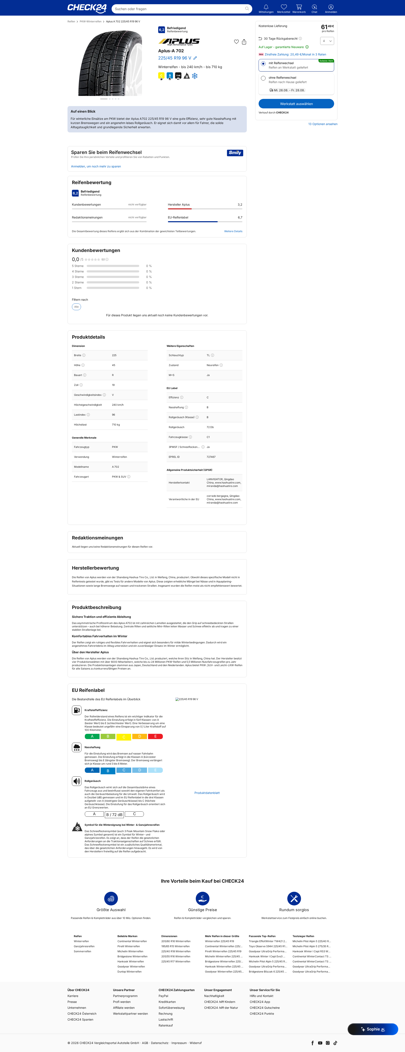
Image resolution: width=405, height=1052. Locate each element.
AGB (145, 1043)
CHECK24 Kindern (219, 1002)
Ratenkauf (166, 1025)
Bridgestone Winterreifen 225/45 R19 (224, 961)
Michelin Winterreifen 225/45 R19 (224, 956)
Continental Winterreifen (132, 941)
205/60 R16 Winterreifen (175, 941)
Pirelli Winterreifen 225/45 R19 (223, 951)
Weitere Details (233, 231)
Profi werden (122, 1002)
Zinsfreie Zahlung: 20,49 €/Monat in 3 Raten (295, 54)
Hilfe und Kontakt (261, 996)
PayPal (163, 996)
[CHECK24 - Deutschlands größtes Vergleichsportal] (87, 8)
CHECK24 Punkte (262, 1013)
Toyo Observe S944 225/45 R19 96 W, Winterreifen (268, 946)
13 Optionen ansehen (323, 124)
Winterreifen (81, 941)
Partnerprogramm (125, 996)
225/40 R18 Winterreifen (175, 951)
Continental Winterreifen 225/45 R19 (224, 946)
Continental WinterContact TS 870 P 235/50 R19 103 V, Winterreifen (312, 961)
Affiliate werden (124, 1007)
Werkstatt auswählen (296, 104)
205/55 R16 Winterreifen (175, 956)
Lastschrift (166, 1019)
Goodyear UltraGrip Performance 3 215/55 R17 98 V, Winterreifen (312, 966)
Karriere (73, 996)
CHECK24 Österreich (82, 1013)
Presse (72, 1002)
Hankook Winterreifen (130, 961)
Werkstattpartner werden (130, 1013)
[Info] (83, 355)
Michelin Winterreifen (130, 951)
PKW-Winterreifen (90, 21)
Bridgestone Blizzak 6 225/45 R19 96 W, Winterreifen (268, 971)
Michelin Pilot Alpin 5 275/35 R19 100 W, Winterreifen (312, 946)
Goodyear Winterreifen (131, 966)
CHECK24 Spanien (80, 1019)
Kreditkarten (167, 1002)
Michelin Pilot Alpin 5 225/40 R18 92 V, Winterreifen (312, 941)
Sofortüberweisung (172, 1007)
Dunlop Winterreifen (129, 971)
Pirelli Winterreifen (128, 946)
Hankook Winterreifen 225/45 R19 (224, 966)
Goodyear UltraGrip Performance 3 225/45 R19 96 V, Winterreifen (268, 951)
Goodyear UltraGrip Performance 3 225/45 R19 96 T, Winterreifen (268, 966)
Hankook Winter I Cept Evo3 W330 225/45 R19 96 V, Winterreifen (268, 956)
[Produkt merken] (236, 41)
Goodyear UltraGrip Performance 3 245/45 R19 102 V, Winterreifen (312, 971)
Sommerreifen (82, 951)
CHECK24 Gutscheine (265, 1007)
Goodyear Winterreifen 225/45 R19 (224, 971)
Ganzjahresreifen (84, 946)
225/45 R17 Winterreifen (175, 961)
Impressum (179, 1043)
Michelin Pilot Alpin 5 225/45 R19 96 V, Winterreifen (268, 961)
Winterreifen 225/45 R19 (219, 941)
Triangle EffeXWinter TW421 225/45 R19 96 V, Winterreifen (268, 941)
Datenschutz (160, 1043)
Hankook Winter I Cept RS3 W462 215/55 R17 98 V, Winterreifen (312, 951)
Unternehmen (77, 1007)
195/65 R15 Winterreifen (175, 946)
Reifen (71, 21)
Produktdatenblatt (207, 793)
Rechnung (166, 1013)
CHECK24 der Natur (221, 1007)
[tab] (104, 99)
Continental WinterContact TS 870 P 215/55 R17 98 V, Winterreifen (312, 956)
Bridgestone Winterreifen (132, 956)
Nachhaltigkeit (214, 996)
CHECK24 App (260, 1002)
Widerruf (196, 1043)
